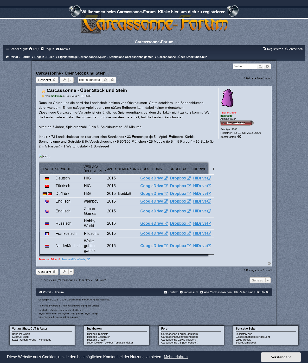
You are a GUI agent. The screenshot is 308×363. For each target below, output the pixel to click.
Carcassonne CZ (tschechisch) (179, 342)
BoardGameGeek (246, 342)
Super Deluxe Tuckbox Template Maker (110, 342)
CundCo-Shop (20, 336)
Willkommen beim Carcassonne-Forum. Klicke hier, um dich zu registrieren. (154, 12)
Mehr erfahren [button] (176, 357)
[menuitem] (33, 49)
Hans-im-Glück (21, 333)
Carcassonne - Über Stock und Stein (70, 73)
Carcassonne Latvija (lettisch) (178, 339)
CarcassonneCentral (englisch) (179, 336)
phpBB (56, 305)
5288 (234, 129)
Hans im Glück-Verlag (73, 259)
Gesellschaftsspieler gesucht (253, 336)
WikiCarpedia (243, 339)
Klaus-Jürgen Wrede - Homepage (31, 339)
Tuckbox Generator (98, 336)
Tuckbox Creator (97, 339)
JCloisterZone (244, 333)
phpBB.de (77, 310)
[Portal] (154, 22)
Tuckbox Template (97, 333)
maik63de (226, 115)
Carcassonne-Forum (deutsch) (179, 333)
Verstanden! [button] (281, 357)
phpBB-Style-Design (87, 313)
